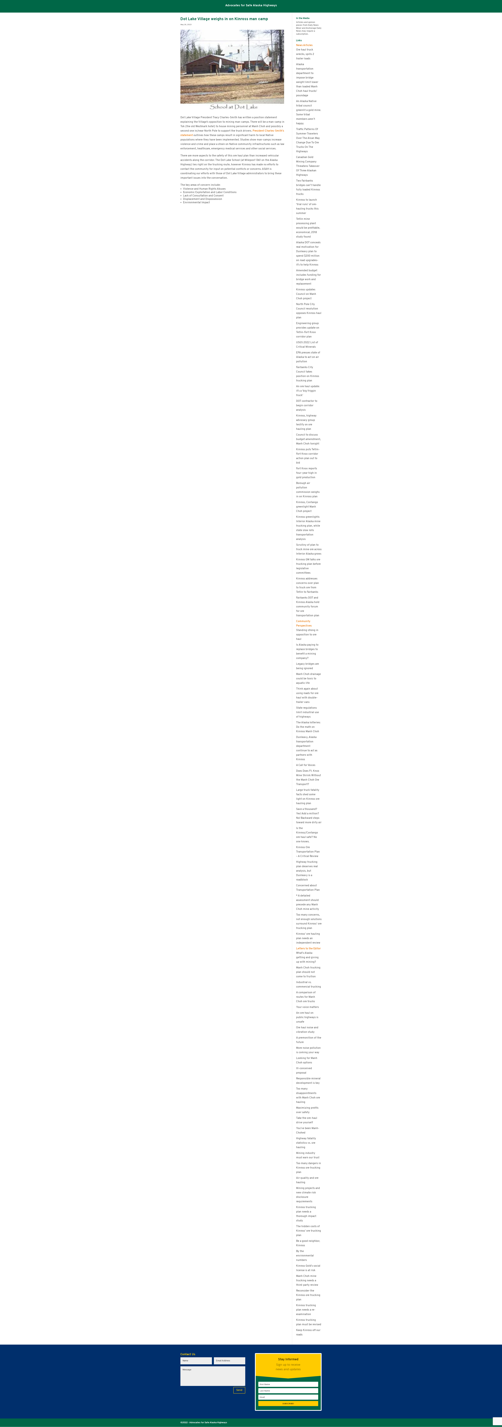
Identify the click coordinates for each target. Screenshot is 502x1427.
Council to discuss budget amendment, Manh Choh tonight (308, 439)
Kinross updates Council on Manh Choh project (306, 294)
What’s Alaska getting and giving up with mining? (307, 957)
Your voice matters (307, 1007)
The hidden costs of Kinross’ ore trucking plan (308, 1231)
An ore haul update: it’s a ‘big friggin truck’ (308, 391)
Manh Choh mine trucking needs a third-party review (307, 1280)
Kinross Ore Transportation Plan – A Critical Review (308, 852)
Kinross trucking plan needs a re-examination (306, 1310)
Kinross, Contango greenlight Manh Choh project (307, 507)
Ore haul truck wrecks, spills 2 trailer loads (305, 54)
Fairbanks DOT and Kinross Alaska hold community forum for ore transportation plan (307, 606)
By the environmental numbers (305, 1256)
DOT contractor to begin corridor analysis (306, 405)
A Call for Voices (305, 765)
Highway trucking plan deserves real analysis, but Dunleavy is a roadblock (307, 871)
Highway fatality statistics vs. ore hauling (306, 1143)
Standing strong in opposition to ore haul (307, 635)
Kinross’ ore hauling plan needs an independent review (308, 938)
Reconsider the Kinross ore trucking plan (308, 1295)
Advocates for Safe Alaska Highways (251, 6)
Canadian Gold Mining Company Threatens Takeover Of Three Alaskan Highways (308, 166)
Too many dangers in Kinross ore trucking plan (308, 1168)
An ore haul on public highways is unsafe (307, 1017)
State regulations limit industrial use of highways (307, 712)
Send (239, 1390)
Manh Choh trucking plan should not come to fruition (308, 972)
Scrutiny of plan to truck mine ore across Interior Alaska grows (309, 549)
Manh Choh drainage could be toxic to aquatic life (308, 679)
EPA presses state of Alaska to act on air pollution (308, 357)
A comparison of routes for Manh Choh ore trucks (306, 997)
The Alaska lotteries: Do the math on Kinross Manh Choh (308, 727)
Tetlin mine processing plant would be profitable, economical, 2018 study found (308, 228)
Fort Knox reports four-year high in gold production (306, 473)
